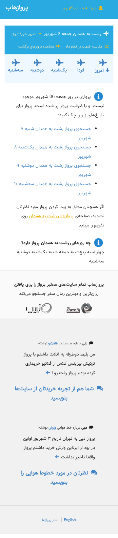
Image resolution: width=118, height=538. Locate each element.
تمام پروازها (50, 520)
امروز (99, 70)
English (70, 520)
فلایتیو (52, 343)
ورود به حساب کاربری (80, 8)
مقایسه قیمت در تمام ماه (84, 46)
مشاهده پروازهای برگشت (36, 46)
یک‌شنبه (59, 70)
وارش (52, 428)
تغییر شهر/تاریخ (24, 34)
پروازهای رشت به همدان (51, 216)
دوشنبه (37, 70)
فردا (80, 70)
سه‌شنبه (15, 70)
